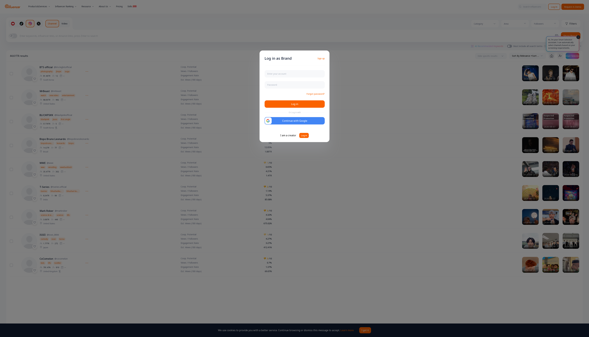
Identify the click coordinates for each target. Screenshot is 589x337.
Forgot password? (315, 93)
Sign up (321, 58)
